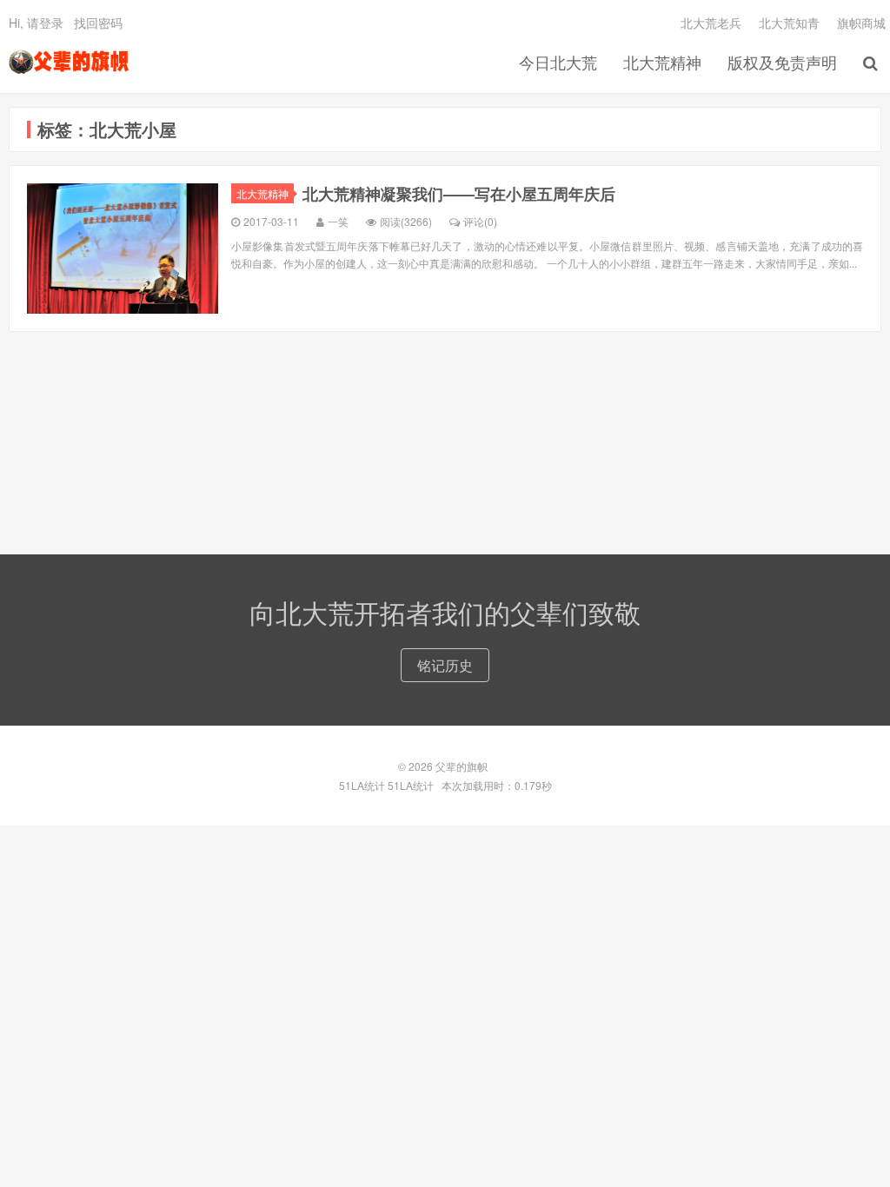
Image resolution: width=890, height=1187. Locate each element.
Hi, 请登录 (36, 22)
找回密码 (98, 22)
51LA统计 (362, 785)
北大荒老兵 (711, 22)
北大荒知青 (789, 22)
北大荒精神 (662, 61)
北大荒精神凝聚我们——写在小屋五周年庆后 (458, 193)
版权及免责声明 (782, 61)
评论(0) (480, 221)
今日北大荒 (558, 61)
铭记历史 (445, 665)
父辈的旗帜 (69, 62)
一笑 (338, 221)
